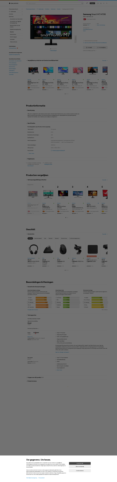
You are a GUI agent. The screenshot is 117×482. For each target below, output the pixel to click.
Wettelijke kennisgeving (31, 477)
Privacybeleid (41, 477)
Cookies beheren (80, 470)
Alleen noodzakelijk (80, 466)
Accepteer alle (80, 463)
